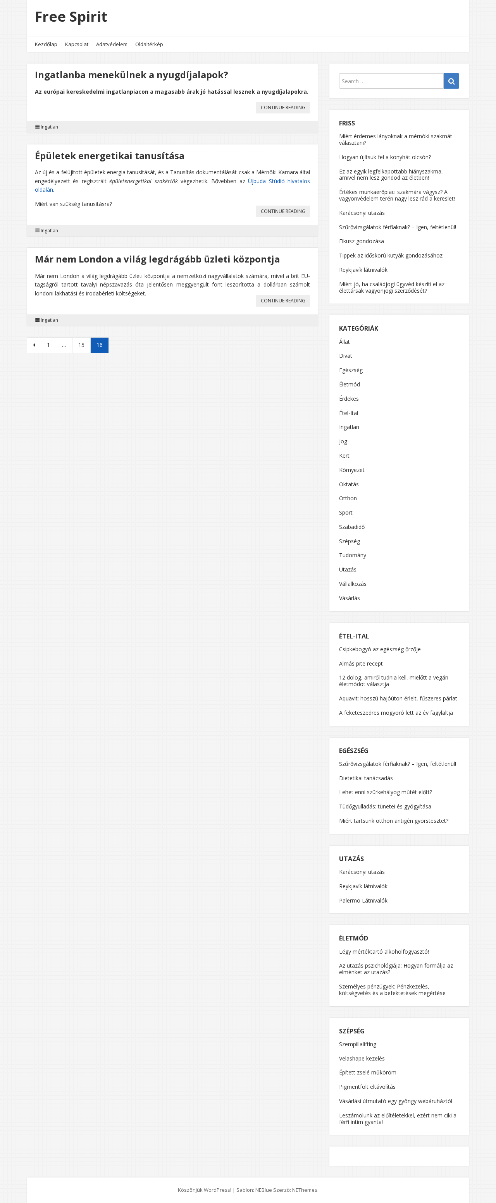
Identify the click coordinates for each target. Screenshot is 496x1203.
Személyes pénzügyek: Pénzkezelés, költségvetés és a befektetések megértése (392, 990)
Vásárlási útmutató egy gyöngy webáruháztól (395, 1101)
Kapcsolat (76, 44)
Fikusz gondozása (361, 241)
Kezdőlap (46, 44)
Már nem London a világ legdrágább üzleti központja (157, 258)
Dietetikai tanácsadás (366, 778)
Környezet (352, 470)
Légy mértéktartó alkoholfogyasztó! (384, 951)
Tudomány (352, 555)
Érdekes (349, 398)
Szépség (349, 541)
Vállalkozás (353, 583)
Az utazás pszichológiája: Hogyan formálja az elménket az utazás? (396, 969)
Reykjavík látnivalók (363, 269)
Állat (344, 341)
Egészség (351, 370)
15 (81, 344)
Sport (346, 512)
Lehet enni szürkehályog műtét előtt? (385, 792)
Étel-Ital (348, 413)
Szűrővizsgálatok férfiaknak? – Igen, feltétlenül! (397, 227)
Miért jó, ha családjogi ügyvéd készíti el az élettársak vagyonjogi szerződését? (391, 287)
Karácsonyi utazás (362, 212)
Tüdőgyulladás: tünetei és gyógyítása (385, 806)
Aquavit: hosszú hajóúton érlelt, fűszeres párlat (398, 698)
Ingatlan (49, 127)
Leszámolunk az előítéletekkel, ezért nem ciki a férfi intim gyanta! (397, 1119)
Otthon (348, 498)
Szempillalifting (357, 1044)
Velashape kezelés (362, 1058)
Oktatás (349, 484)
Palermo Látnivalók (363, 900)
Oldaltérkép (149, 44)
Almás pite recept (361, 663)
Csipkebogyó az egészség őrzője (380, 649)
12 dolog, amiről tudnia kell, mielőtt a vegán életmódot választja (393, 681)
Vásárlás (349, 598)
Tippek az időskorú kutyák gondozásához (391, 255)
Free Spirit (71, 16)
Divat (345, 355)
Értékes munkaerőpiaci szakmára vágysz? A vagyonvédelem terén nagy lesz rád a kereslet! (397, 195)
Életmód (349, 384)
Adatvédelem (111, 44)
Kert (344, 455)
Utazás (347, 569)
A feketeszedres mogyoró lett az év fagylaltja (396, 712)
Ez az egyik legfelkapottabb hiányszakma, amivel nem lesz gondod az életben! (391, 175)
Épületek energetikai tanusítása (109, 155)
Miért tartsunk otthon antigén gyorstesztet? (393, 820)
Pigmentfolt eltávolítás (367, 1086)
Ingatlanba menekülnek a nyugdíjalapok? (131, 74)
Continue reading (285, 108)
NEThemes (304, 1189)
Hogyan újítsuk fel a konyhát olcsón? (385, 157)
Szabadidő (352, 526)
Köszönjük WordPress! (204, 1189)
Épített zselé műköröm (367, 1072)
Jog (343, 441)
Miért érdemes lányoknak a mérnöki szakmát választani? (395, 139)
